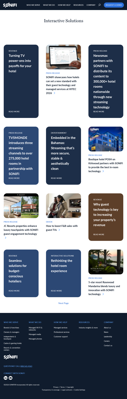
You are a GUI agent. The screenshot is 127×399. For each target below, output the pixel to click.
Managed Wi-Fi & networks (35, 328)
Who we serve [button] (33, 5)
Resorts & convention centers (12, 349)
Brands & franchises (11, 327)
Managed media (35, 334)
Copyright (70, 387)
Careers (107, 341)
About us (107, 327)
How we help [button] (64, 5)
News (106, 332)
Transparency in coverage (51, 390)
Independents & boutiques (10, 337)
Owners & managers (11, 332)
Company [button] (91, 5)
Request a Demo (114, 5)
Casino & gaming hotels (13, 343)
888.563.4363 (26, 366)
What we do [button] (49, 5)
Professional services (61, 332)
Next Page (63, 303)
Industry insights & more (88, 327)
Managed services (60, 327)
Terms (62, 387)
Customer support (61, 336)
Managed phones (35, 339)
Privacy (56, 387)
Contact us (108, 345)
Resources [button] (78, 5)
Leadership (108, 336)
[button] (100, 5)
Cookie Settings (79, 390)
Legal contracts (67, 390)
